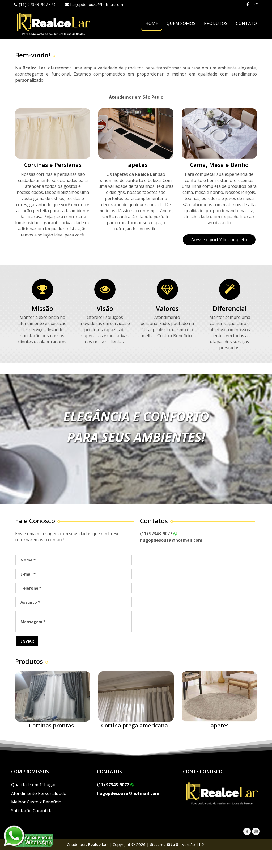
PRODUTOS (215, 23)
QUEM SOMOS (181, 23)
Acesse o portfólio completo (219, 240)
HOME (151, 23)
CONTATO (246, 23)
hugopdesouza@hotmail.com (96, 4)
